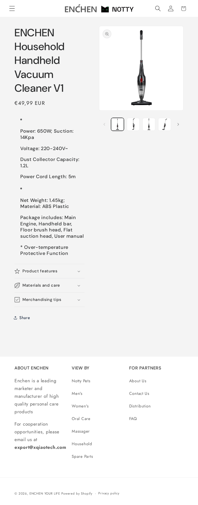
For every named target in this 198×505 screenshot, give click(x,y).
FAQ (133, 418)
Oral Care (81, 418)
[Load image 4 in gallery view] (164, 124)
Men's (77, 393)
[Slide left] (104, 124)
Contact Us (139, 393)
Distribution (140, 406)
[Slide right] (178, 124)
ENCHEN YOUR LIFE (44, 493)
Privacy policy (109, 493)
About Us (138, 381)
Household (82, 444)
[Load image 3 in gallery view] (148, 124)
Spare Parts (82, 456)
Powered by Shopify (76, 493)
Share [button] (24, 318)
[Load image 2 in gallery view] (133, 124)
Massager (81, 431)
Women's (80, 406)
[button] (12, 8)
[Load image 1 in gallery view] (117, 124)
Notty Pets (81, 381)
